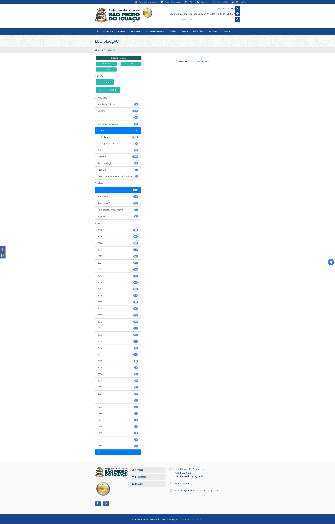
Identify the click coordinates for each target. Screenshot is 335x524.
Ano (131, 63)
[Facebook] (2, 249)
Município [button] (108, 31)
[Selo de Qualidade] (147, 12)
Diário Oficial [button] (199, 31)
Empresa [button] (185, 31)
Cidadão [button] (172, 31)
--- (104, 82)
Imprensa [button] (213, 31)
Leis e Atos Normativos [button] (154, 31)
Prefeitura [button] (121, 31)
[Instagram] (2, 255)
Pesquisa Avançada (119, 58)
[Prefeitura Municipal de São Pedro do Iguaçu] (117, 15)
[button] (236, 31)
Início (98, 31)
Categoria (107, 63)
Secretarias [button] (135, 31)
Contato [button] (225, 31)
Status (107, 69)
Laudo (107, 90)
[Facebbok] (98, 503)
